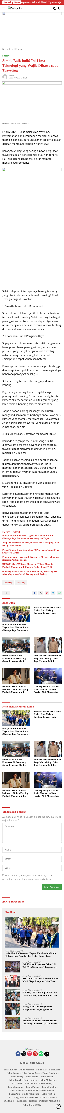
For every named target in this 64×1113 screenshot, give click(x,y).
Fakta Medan (47, 1077)
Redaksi (33, 1101)
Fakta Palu (14, 1094)
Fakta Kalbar (10, 1070)
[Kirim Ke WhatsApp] (59, 593)
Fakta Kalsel (15, 1080)
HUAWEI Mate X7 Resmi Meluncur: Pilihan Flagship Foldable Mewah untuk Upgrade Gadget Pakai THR (27, 565)
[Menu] (4, 8)
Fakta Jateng (17, 1077)
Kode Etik (22, 1101)
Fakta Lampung (15, 1087)
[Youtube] (35, 1054)
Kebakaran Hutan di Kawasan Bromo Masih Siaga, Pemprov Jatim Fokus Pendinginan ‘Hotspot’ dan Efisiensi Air (40, 980)
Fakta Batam (32, 1077)
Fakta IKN (41, 1070)
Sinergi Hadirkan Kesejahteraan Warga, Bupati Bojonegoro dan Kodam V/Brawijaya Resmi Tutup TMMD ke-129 (39, 1008)
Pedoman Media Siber (49, 1101)
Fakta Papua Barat (31, 1073)
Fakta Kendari (17, 1090)
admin (11, 75)
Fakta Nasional (26, 1070)
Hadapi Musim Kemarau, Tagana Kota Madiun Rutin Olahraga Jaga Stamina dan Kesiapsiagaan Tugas (27, 537)
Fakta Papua (13, 1073)
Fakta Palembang (30, 1094)
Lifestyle (6, 55)
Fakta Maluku (49, 1087)
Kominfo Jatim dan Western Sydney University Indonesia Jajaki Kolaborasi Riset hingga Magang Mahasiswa (41, 1022)
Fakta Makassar (47, 1080)
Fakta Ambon (48, 1094)
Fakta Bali (17, 1083)
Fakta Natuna (48, 1097)
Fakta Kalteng (30, 1080)
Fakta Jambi (31, 1083)
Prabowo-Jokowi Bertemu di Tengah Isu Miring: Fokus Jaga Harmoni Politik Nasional (30, 558)
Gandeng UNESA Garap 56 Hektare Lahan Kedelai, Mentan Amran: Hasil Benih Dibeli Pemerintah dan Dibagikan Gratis (40, 994)
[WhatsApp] (41, 1054)
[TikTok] (46, 1054)
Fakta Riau (33, 1097)
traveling (21, 582)
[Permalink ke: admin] (4, 76)
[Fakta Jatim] (14, 8)
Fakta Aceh (54, 1070)
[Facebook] (18, 1054)
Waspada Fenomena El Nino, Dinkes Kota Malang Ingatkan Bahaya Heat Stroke (30, 544)
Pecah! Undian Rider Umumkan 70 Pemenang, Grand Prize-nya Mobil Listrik (31, 551)
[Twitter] (23, 1054)
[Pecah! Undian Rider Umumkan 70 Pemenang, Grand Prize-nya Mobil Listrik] (16, 645)
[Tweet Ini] (40, 593)
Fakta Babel (32, 1090)
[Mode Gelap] (55, 8)
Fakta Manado (47, 1090)
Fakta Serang (45, 1083)
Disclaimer (9, 1101)
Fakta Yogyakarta (17, 1097)
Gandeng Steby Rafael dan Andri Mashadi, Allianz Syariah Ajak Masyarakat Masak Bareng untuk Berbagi (30, 572)
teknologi (8, 582)
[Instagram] (29, 1054)
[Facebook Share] (34, 593)
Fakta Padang (32, 1087)
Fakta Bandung (49, 1073)
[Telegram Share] (53, 593)
